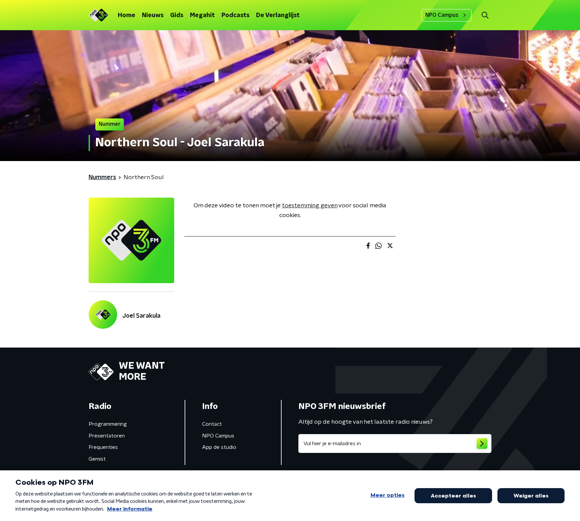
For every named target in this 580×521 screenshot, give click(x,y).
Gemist (97, 459)
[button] (484, 15)
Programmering (108, 424)
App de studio (219, 447)
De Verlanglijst (278, 15)
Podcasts (235, 15)
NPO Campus (441, 15)
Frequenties (103, 447)
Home (126, 15)
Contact (212, 424)
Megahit (202, 15)
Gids (176, 15)
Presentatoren (107, 435)
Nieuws (152, 15)
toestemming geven (309, 206)
